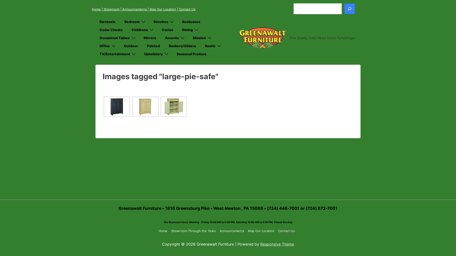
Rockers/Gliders (182, 46)
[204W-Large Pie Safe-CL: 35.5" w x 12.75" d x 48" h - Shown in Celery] (145, 107)
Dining (187, 30)
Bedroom (132, 22)
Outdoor (131, 46)
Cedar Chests (111, 30)
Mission (199, 38)
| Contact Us (186, 9)
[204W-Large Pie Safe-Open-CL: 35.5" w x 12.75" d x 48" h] (174, 107)
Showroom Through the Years (193, 231)
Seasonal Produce (192, 54)
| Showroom (111, 9)
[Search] (349, 8)
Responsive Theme (277, 244)
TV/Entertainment (115, 54)
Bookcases (191, 22)
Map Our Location (261, 231)
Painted (153, 46)
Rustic (210, 46)
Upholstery (153, 54)
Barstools (107, 22)
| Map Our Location (162, 9)
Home (97, 9)
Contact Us (286, 231)
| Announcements (134, 9)
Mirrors (150, 38)
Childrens (140, 30)
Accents (172, 38)
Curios (167, 30)
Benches (161, 22)
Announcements (232, 231)
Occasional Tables (115, 38)
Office (105, 46)
